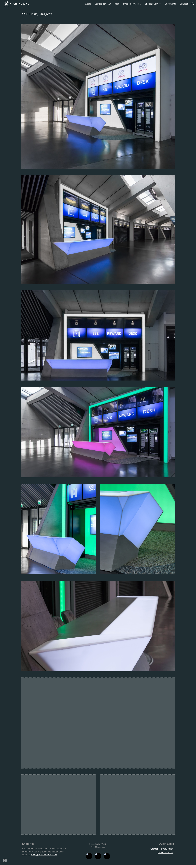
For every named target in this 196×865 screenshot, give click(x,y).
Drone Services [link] (131, 3)
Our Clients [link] (170, 3)
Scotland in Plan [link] (103, 3)
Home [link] (88, 3)
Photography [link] (151, 3)
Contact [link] (184, 3)
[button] (193, 4)
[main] (98, 14)
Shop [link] (117, 3)
